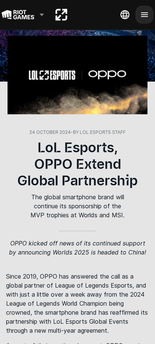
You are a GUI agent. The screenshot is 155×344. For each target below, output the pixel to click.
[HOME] (61, 14)
